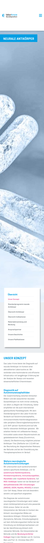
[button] (18, 38)
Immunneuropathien (30, 475)
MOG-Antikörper (10, 481)
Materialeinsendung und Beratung (17, 323)
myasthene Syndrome (26, 479)
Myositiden (8, 479)
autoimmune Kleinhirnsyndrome (17, 473)
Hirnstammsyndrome (12, 475)
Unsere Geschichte (15, 334)
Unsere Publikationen (16, 339)
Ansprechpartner (14, 329)
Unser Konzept (13, 299)
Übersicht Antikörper (16, 312)
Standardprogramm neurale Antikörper (18, 305)
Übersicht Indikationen (17, 317)
